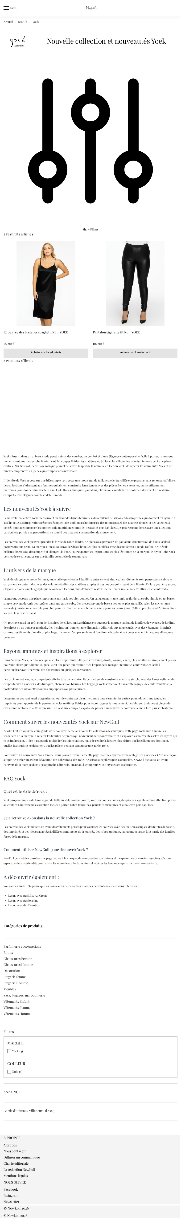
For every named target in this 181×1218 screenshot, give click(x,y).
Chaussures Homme (18, 964)
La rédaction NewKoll (19, 1169)
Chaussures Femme (18, 958)
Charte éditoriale (16, 1163)
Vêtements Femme (17, 1007)
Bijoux (8, 952)
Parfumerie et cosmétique (22, 946)
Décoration (12, 970)
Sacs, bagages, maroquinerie (24, 995)
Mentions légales (16, 1175)
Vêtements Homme (17, 1013)
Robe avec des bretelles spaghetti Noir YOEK (36, 332)
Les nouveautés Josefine (23, 900)
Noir (15, 1071)
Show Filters (90, 229)
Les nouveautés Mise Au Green (27, 895)
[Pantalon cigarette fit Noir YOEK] (135, 283)
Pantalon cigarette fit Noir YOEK (116, 332)
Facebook (11, 1189)
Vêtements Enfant (16, 1001)
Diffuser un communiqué (22, 1157)
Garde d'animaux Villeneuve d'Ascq (29, 1110)
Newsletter (11, 1201)
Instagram (11, 1195)
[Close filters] (5, 1133)
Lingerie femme (15, 977)
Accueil (8, 22)
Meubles (10, 989)
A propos (10, 1145)
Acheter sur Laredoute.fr (46, 352)
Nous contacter (15, 1151)
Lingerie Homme (16, 983)
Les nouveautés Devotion (24, 905)
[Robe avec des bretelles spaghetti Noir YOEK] (46, 283)
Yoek (15, 1051)
